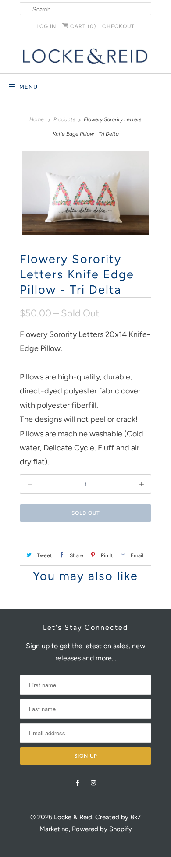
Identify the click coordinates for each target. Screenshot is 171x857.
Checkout (118, 26)
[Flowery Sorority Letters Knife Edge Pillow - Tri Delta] (85, 193)
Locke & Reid (73, 817)
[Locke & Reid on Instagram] (93, 783)
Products (64, 119)
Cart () (82, 26)
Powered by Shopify (102, 829)
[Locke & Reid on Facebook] (77, 783)
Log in (46, 26)
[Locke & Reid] (85, 56)
